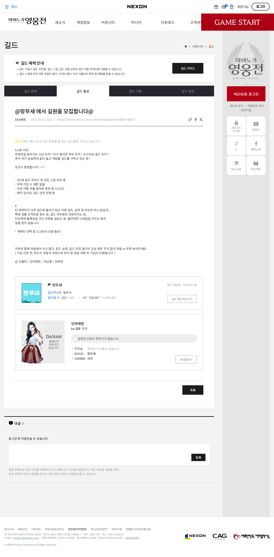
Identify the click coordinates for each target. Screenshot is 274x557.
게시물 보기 (186, 359)
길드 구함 (135, 91)
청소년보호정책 (99, 529)
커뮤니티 (197, 46)
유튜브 (256, 126)
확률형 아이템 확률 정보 (138, 529)
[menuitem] (60, 22)
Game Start (237, 22)
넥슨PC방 (116, 529)
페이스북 (256, 145)
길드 (211, 46)
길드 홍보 (83, 91)
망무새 (91, 353)
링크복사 (190, 119)
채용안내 (22, 529)
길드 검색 (30, 91)
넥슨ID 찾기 (236, 106)
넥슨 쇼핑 (236, 165)
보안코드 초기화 (236, 126)
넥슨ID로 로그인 (246, 94)
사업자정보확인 (132, 537)
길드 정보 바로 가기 (182, 299)
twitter (201, 119)
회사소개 (8, 529)
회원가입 (246, 110)
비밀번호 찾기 (256, 106)
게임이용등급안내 (54, 529)
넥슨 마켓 (256, 165)
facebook (196, 119)
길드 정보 (188, 91)
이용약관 (36, 529)
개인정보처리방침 (77, 529)
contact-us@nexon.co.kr (26, 537)
